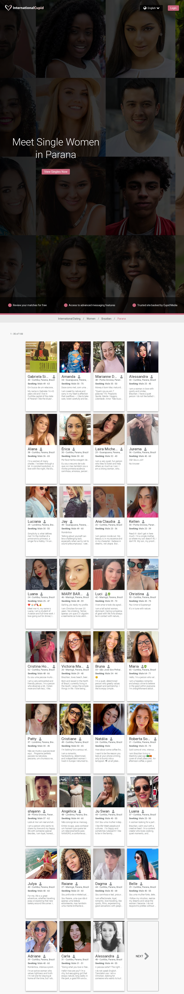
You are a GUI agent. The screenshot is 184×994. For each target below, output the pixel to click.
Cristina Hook (39, 666)
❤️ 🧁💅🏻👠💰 (35, 605)
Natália (101, 739)
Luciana (34, 521)
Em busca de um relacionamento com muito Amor (41, 387)
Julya (32, 884)
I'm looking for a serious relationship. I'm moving (75, 750)
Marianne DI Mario (106, 376)
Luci (98, 594)
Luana (33, 594)
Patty (32, 739)
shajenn (34, 811)
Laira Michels (106, 449)
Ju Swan (102, 811)
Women (91, 318)
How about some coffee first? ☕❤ (109, 750)
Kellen (134, 521)
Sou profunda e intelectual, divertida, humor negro (75, 894)
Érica (65, 449)
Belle (133, 884)
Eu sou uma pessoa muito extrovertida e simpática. (41, 677)
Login (173, 8)
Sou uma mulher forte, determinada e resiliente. (143, 894)
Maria (134, 666)
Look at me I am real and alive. (41, 822)
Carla (65, 956)
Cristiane (68, 739)
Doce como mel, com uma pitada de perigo (75, 387)
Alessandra (138, 376)
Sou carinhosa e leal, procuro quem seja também (109, 894)
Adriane (34, 956)
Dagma (101, 884)
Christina (136, 594)
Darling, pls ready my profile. (74, 605)
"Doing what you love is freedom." (75, 967)
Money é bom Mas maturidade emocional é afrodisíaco (109, 387)
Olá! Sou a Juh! (136, 460)
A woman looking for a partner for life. (143, 822)
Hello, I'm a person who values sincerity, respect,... (143, 677)
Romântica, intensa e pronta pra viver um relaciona (41, 967)
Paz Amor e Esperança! (140, 605)
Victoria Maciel (72, 666)
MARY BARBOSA (72, 594)
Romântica (66, 532)
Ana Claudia (105, 521)
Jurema (135, 449)
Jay (64, 521)
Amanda (68, 376)
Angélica (68, 811)
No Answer (134, 463)
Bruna (100, 666)
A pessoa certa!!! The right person (109, 967)
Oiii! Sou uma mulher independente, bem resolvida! (109, 822)
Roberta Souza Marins (140, 739)
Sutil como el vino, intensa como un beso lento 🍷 (143, 750)
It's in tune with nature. (140, 608)
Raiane (67, 884)
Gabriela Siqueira (39, 376)
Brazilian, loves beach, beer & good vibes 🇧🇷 (75, 677)
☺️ (96, 677)
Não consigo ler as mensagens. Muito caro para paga (75, 822)
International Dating (69, 318)
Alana (32, 449)
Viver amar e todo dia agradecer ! (109, 605)
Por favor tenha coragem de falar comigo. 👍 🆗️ (75, 460)
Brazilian (106, 318)
